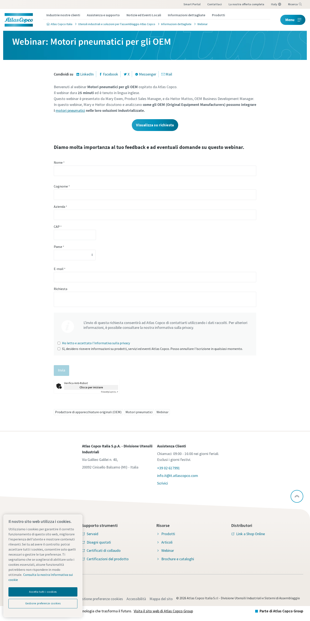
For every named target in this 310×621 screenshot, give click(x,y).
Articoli (167, 542)
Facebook (110, 74)
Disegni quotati (99, 542)
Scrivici (162, 483)
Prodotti (218, 15)
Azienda (60, 206)
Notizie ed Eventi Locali (144, 15)
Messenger (147, 74)
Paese (59, 246)
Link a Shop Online (250, 533)
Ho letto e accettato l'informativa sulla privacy (96, 343)
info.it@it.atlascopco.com (177, 475)
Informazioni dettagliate (186, 15)
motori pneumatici (70, 110)
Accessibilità (136, 598)
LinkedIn (87, 74)
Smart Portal (192, 4)
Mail (169, 74)
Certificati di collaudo (104, 550)
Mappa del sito (161, 598)
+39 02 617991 (168, 468)
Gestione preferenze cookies (100, 598)
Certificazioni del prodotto (108, 558)
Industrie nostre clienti (63, 15)
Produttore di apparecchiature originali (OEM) (88, 412)
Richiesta (60, 289)
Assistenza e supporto (103, 15)
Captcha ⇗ (109, 391)
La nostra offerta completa (246, 4)
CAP (58, 226)
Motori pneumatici (138, 412)
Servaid (92, 533)
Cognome (62, 186)
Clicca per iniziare (91, 387)
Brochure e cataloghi (177, 558)
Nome (59, 162)
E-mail (59, 269)
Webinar (162, 412)
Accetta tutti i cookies (43, 592)
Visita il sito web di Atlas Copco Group (163, 611)
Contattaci (214, 4)
